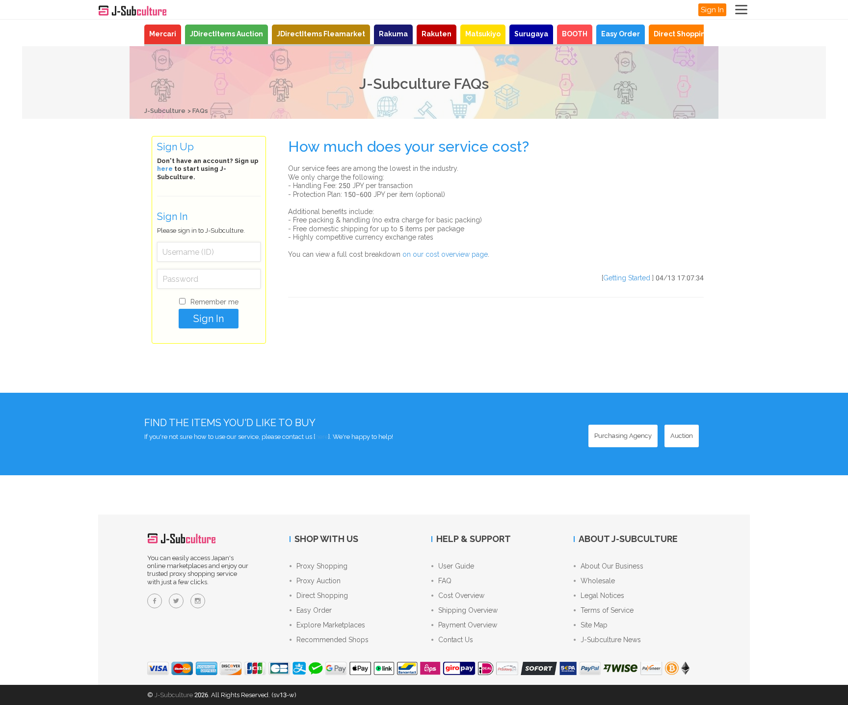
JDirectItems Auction (226, 34)
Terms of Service (607, 610)
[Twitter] (176, 601)
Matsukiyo (483, 34)
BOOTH (574, 34)
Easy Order (620, 34)
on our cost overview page (445, 254)
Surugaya (531, 34)
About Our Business (612, 566)
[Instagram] (197, 601)
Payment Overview (467, 625)
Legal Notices (602, 595)
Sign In (712, 9)
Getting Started (626, 278)
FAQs (200, 110)
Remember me (214, 302)
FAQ (444, 581)
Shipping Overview (468, 610)
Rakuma (393, 34)
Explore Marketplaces (330, 625)
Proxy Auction (318, 581)
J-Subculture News (611, 640)
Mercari (162, 34)
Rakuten (436, 34)
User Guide (456, 566)
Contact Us (455, 640)
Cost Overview (461, 595)
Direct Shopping (682, 34)
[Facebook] (154, 601)
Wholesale (598, 581)
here (165, 168)
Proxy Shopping (321, 566)
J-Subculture (165, 110)
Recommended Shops (332, 640)
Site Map (594, 625)
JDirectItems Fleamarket (321, 34)
